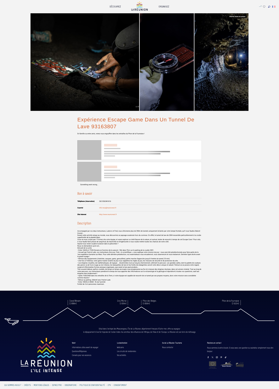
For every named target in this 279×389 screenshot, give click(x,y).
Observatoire (71, 385)
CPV (109, 385)
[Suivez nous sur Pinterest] (222, 357)
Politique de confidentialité (92, 385)
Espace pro (57, 385)
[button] (269, 7)
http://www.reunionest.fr (108, 214)
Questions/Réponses (79, 351)
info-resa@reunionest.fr (107, 208)
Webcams (120, 347)
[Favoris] (264, 6)
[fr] (274, 6)
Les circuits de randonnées (126, 351)
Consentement (120, 385)
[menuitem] (115, 6)
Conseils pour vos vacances (81, 355)
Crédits (27, 385)
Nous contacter (167, 347)
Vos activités (121, 355)
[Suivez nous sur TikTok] (227, 357)
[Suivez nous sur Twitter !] (213, 357)
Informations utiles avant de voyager (85, 347)
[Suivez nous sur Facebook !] (209, 357)
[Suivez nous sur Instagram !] (218, 357)
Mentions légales (41, 385)
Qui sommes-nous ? (12, 385)
